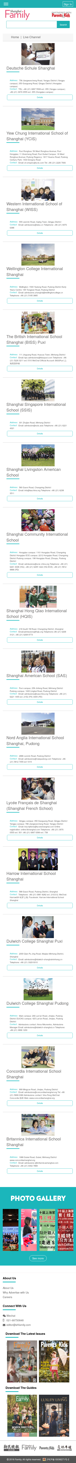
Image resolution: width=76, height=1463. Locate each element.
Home (15, 37)
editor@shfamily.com (18, 1325)
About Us (8, 1288)
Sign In (68, 4)
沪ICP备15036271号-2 (57, 1459)
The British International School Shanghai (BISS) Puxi (34, 339)
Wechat (10, 1315)
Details (40, 97)
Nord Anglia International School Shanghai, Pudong (35, 740)
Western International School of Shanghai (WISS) (34, 206)
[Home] (17, 15)
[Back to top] (64, 1451)
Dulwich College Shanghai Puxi (34, 941)
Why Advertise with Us (16, 1292)
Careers (7, 1297)
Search (63, 24)
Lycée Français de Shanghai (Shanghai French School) (31, 805)
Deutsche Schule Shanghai (30, 68)
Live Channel (32, 37)
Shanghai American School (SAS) (36, 675)
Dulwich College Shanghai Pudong (37, 1003)
